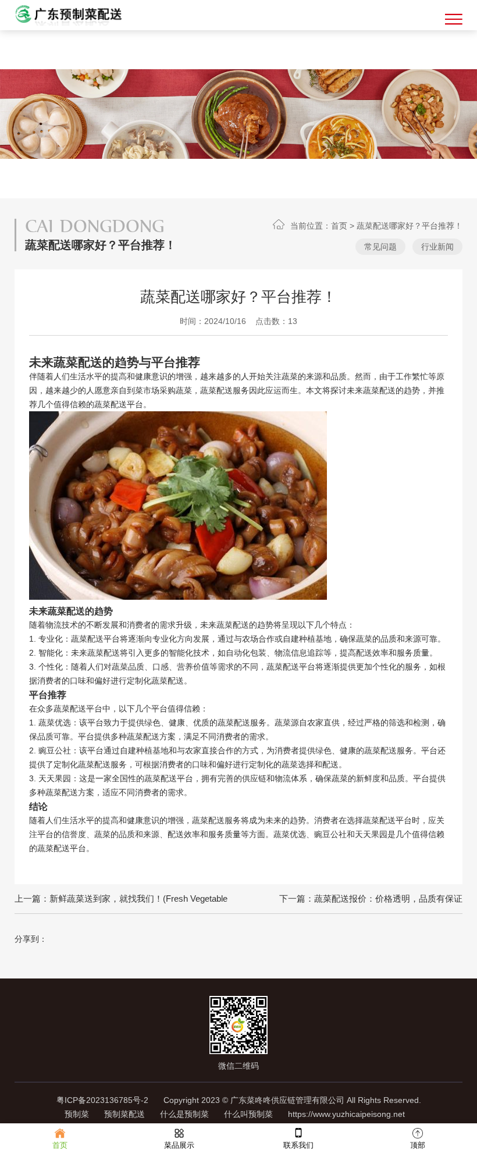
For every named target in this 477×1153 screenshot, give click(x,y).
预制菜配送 (124, 1114)
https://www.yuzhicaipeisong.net (346, 1114)
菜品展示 (179, 1145)
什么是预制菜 (184, 1114)
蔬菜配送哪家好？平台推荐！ (409, 225)
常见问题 (380, 246)
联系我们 (298, 1145)
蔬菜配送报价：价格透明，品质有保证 (388, 898)
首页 (339, 225)
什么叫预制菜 (248, 1114)
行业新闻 (437, 246)
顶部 (417, 1145)
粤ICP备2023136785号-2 (102, 1100)
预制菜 (77, 1114)
